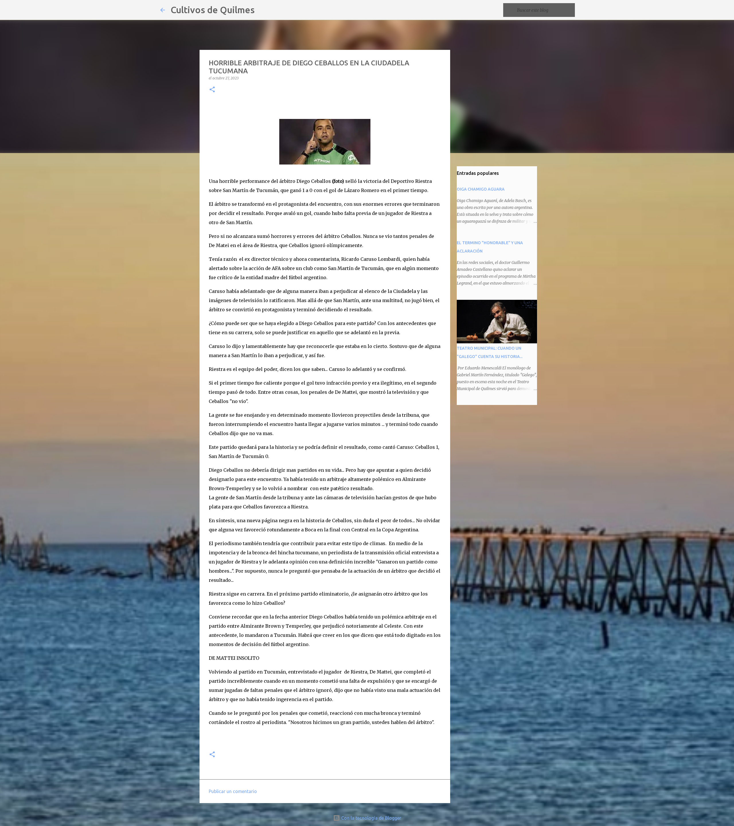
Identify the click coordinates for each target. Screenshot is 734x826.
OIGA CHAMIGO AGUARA (481, 189)
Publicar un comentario (233, 791)
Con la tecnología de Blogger (370, 818)
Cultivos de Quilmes (213, 10)
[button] (212, 90)
